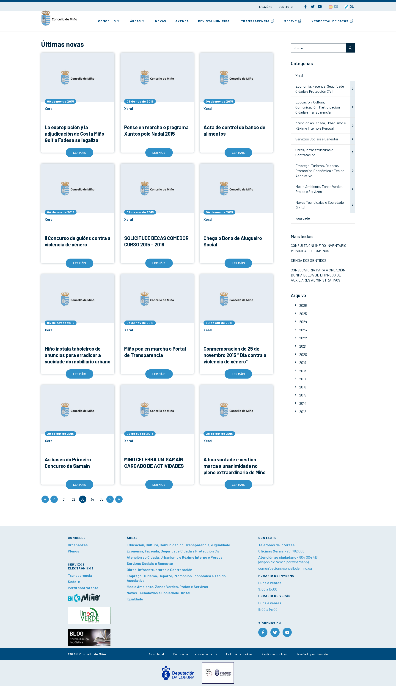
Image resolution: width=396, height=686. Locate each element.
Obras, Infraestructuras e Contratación (159, 569)
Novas (160, 21)
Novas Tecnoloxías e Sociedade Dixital (158, 593)
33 (83, 499)
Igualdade (302, 218)
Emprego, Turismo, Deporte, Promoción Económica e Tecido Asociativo (319, 170)
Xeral (299, 75)
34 (92, 499)
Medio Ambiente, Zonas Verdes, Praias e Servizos (167, 586)
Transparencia (255, 21)
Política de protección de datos (195, 654)
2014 (302, 403)
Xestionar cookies (274, 654)
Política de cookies (239, 654)
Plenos (73, 551)
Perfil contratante (83, 588)
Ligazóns (266, 6)
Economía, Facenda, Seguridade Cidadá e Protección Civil (174, 551)
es (335, 6)
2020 (303, 354)
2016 (302, 387)
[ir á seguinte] (110, 499)
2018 (302, 370)
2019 (302, 362)
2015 (302, 395)
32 (73, 499)
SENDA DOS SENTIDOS (308, 260)
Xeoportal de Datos (330, 21)
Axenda (182, 21)
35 (101, 499)
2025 (303, 313)
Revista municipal (215, 21)
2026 (303, 305)
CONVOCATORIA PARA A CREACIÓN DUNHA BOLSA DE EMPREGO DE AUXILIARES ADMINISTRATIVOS (318, 275)
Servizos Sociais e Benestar (316, 139)
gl (351, 6)
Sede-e (290, 21)
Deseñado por (306, 654)
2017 (302, 378)
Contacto (286, 6)
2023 (303, 330)
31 (64, 499)
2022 (303, 338)
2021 (302, 346)
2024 (303, 321)
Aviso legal (156, 654)
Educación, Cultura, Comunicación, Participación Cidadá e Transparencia (317, 107)
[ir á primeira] (45, 499)
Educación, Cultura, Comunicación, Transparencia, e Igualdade (178, 545)
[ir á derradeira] (119, 499)
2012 (302, 411)
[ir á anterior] (54, 499)
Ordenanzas (78, 545)
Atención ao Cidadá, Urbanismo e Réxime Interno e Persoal (175, 557)
